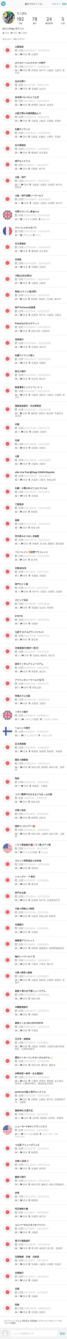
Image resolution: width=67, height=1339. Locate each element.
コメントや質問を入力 (23, 1333)
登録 (64, 4)
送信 (62, 1333)
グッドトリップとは (12, 1321)
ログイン (56, 4)
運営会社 (25, 1321)
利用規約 (34, 1321)
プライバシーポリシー (47, 1321)
